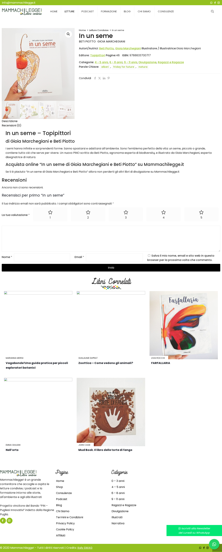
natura (143, 67)
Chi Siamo (62, 511)
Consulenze (64, 493)
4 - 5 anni (101, 62)
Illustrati (117, 517)
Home (82, 30)
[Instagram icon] (218, 3)
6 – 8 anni (118, 493)
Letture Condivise (99, 30)
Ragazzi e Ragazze (171, 62)
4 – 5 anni (118, 487)
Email (79, 257)
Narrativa (118, 523)
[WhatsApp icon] (211, 3)
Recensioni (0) (11, 125)
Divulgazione (147, 62)
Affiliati (60, 535)
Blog (59, 505)
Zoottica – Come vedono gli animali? (105, 363)
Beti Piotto (87, 41)
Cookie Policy (65, 529)
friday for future (123, 67)
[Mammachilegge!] (22, 11)
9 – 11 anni (118, 499)
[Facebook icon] (215, 3)
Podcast (61, 499)
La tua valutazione (16, 215)
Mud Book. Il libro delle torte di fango (105, 450)
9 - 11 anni (130, 62)
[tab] (111, 121)
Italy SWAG (84, 548)
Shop (59, 487)
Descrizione (10, 121)
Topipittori (97, 55)
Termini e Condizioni (69, 517)
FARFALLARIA (160, 363)
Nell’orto (12, 450)
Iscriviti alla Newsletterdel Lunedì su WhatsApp (194, 531)
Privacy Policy (65, 523)
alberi (105, 67)
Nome (7, 257)
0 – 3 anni (118, 481)
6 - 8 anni (116, 62)
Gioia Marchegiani (111, 41)
